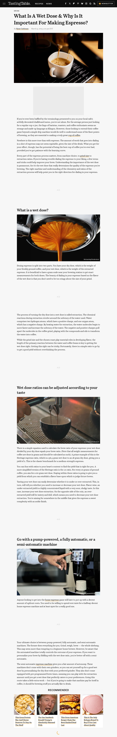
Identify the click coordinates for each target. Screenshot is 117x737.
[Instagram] (86, 4)
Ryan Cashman (22, 28)
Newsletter (107, 3)
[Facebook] (66, 4)
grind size (84, 155)
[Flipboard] (74, 4)
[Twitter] (70, 4)
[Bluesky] (82, 4)
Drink (16, 11)
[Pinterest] (78, 4)
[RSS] (94, 4)
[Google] (90, 4)
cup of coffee (74, 135)
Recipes (39, 3)
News (49, 3)
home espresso (52, 599)
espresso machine (44, 664)
